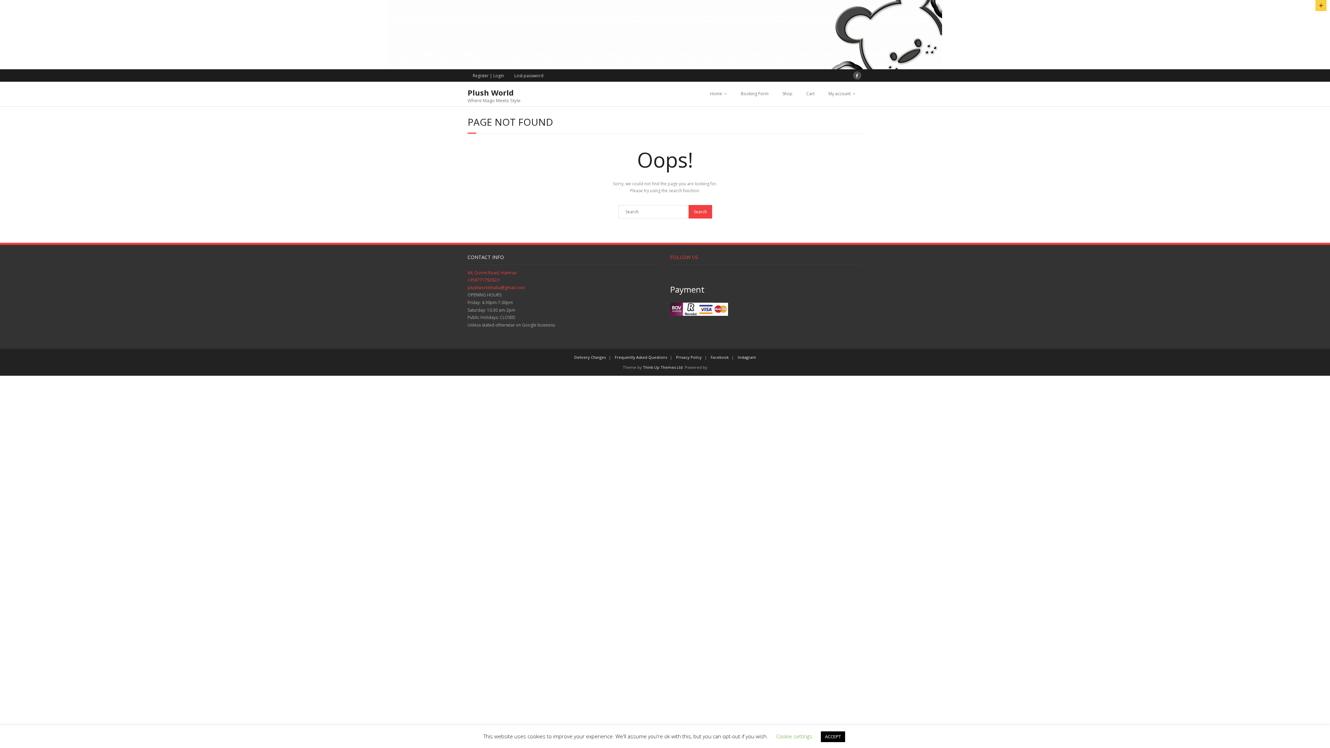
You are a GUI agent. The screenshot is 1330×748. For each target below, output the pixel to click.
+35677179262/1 (484, 280)
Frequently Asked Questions (641, 357)
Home (716, 94)
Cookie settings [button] (794, 736)
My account (839, 94)
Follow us (684, 257)
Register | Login (488, 76)
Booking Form (755, 94)
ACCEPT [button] (833, 736)
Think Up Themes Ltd (663, 367)
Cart (810, 94)
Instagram (747, 357)
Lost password (528, 76)
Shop (787, 94)
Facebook (720, 357)
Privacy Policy (689, 357)
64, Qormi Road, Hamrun (492, 273)
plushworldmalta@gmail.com (496, 288)
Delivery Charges (590, 357)
